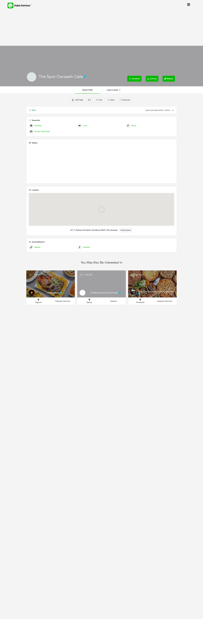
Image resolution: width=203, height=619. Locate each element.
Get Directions (126, 230)
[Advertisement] (101, 28)
